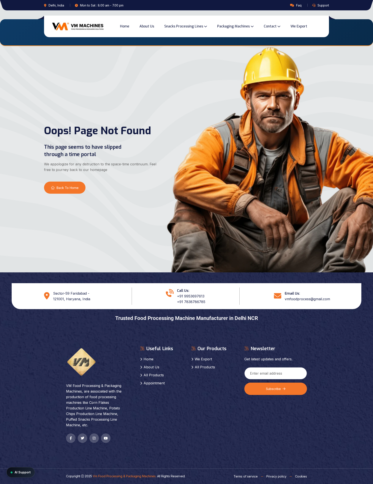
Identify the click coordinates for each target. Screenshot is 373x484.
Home (124, 26)
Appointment (154, 383)
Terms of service (246, 476)
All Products (154, 375)
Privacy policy (276, 476)
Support (323, 5)
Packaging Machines (233, 26)
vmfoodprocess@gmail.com (307, 299)
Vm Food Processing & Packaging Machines (124, 476)
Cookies (301, 476)
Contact (270, 26)
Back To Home (67, 188)
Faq (299, 5)
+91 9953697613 (190, 296)
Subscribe (273, 389)
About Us (146, 26)
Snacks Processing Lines (183, 26)
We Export (299, 26)
